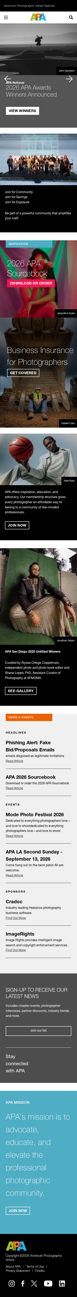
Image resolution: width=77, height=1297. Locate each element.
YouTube (48, 1283)
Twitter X (34, 1283)
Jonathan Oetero (66, 641)
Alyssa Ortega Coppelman (39, 663)
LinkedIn (62, 1283)
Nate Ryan (69, 481)
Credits (40, 1271)
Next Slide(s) (69, 75)
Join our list (38, 1031)
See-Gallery (21, 691)
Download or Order (31, 283)
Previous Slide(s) (7, 75)
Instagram (12, 1283)
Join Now (17, 526)
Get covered (23, 373)
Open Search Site (71, 17)
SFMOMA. (34, 678)
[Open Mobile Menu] (10, 17)
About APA (13, 1267)
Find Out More (16, 918)
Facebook (22, 1283)
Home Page (38, 17)
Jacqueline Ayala (66, 313)
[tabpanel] (38, 75)
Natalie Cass (68, 423)
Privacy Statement (18, 1271)
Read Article (14, 761)
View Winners (22, 111)
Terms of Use (35, 1267)
